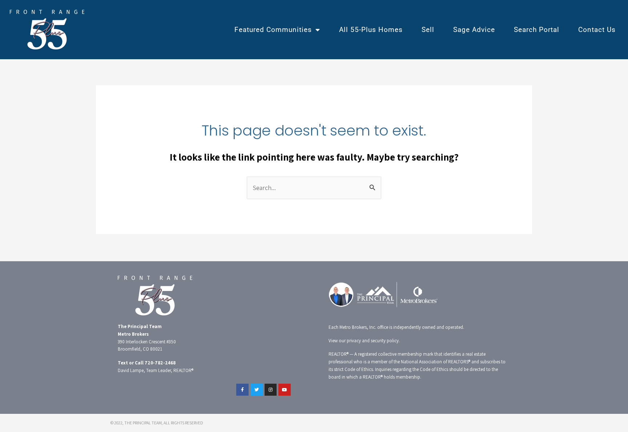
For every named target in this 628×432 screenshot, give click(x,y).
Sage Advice (474, 29)
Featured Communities (273, 29)
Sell (428, 29)
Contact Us (597, 29)
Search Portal (536, 29)
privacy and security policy (373, 341)
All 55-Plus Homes (371, 29)
